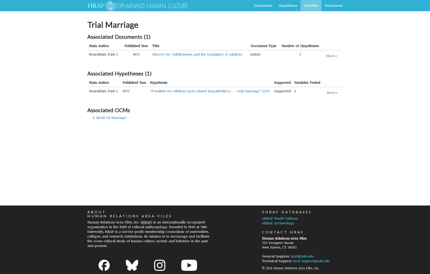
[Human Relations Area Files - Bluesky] (132, 265)
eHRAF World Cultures (280, 218)
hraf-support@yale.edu (311, 261)
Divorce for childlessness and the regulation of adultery (197, 54)
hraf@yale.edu (302, 256)
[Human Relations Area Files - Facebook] (104, 265)
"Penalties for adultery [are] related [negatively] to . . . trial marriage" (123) (210, 91)
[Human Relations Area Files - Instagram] (159, 265)
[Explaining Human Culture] (136, 5)
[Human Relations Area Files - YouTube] (189, 265)
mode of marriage (111, 118)
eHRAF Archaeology (278, 223)
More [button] (330, 56)
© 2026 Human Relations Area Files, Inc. (290, 268)
